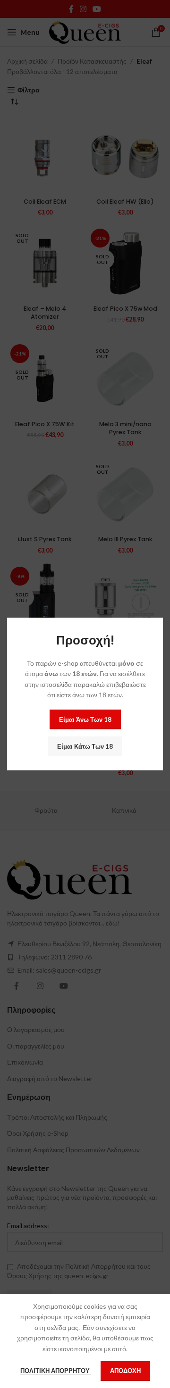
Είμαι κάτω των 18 (85, 746)
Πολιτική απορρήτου (55, 1370)
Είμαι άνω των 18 (85, 719)
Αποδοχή (125, 1370)
